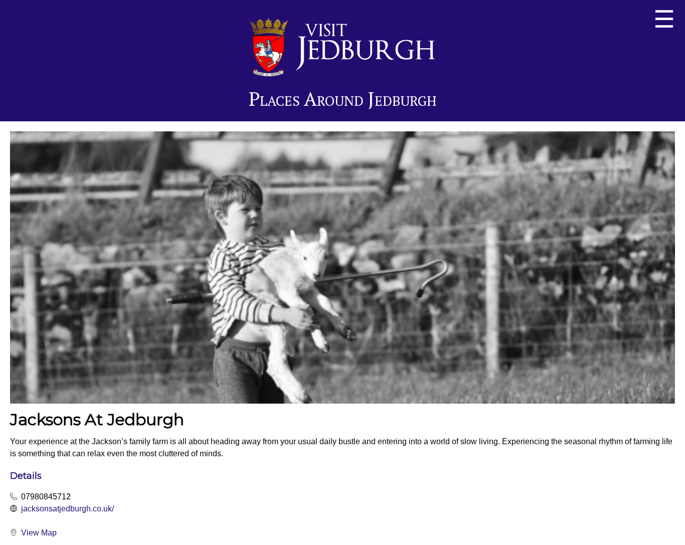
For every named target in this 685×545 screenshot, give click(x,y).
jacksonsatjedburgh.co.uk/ (67, 508)
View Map (39, 532)
